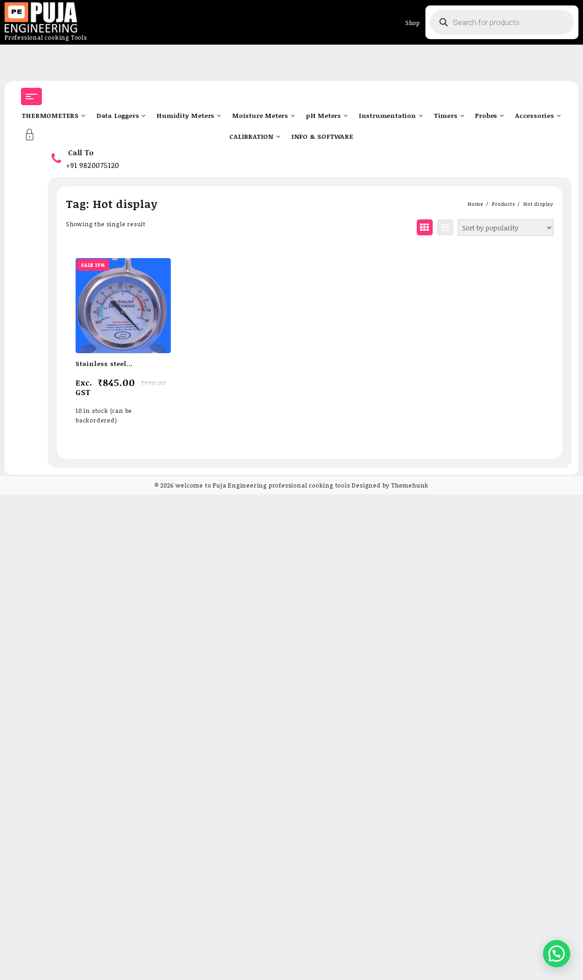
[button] (556, 953)
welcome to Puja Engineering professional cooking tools (262, 485)
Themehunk (410, 485)
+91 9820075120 (92, 165)
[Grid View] (425, 227)
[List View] (445, 227)
